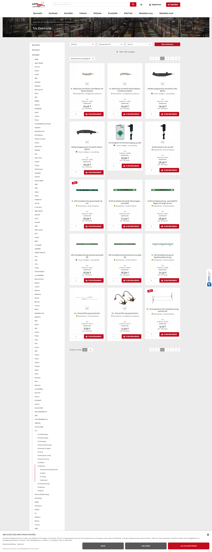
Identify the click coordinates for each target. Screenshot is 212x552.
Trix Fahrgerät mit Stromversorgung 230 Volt (125, 143)
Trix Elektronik (69, 22)
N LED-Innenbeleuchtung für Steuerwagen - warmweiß (125, 202)
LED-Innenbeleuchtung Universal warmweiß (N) (87, 256)
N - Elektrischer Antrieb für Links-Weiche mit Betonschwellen (87, 90)
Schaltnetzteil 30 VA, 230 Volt (162, 147)
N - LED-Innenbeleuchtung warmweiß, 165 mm (87, 202)
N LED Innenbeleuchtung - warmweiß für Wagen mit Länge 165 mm (162, 202)
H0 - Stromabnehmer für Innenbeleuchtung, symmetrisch (162, 310)
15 (84, 350)
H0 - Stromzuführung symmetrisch (87, 313)
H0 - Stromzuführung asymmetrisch (125, 313)
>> (177, 58)
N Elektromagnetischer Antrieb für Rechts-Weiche (87, 148)
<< (152, 58)
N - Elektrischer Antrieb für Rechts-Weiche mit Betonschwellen (124, 90)
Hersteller (57, 22)
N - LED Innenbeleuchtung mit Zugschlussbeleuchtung (163, 256)
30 (90, 350)
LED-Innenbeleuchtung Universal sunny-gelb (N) (124, 256)
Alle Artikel (49, 22)
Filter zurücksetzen (167, 44)
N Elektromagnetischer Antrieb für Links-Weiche (163, 90)
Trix (63, 22)
